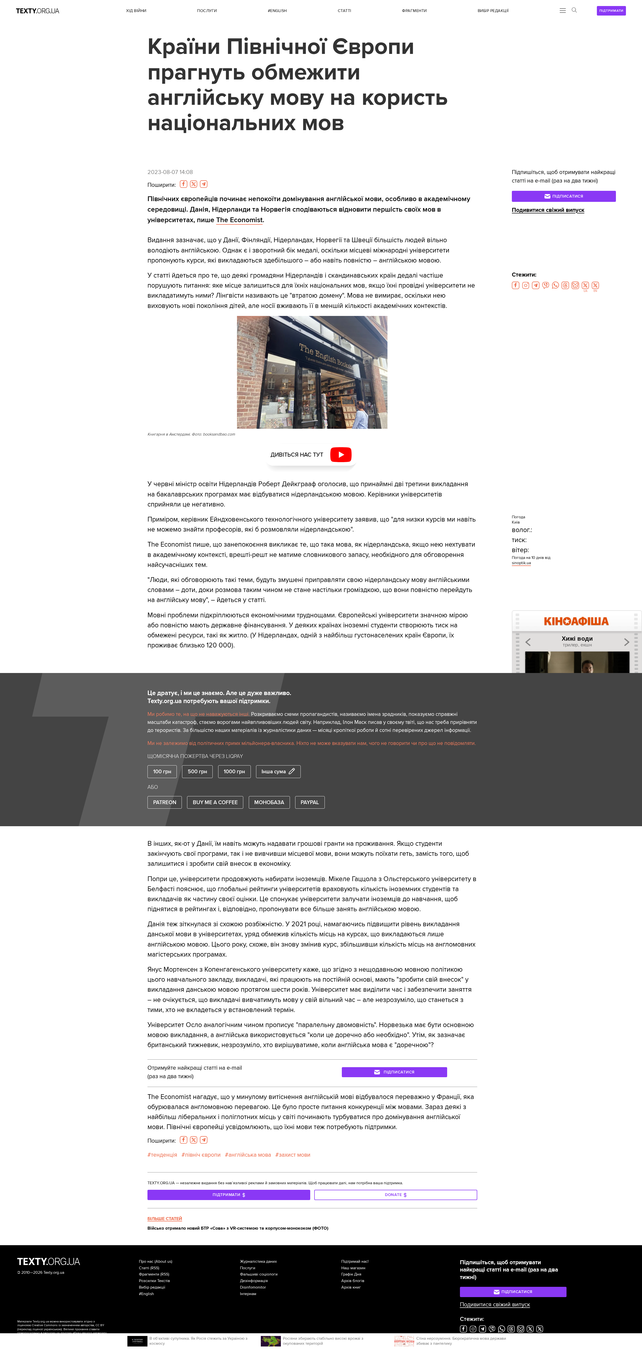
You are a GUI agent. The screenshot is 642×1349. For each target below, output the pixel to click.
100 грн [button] (162, 771)
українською (52, 1329)
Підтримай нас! (355, 1261)
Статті (144, 1268)
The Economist (239, 220)
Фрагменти (149, 1274)
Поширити (161, 185)
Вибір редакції (152, 1287)
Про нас (146, 1261)
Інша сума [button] (274, 771)
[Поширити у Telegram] (203, 184)
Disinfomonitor (253, 1287)
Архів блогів (352, 1280)
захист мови (294, 1154)
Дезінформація (254, 1280)
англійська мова (249, 1154)
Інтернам (248, 1293)
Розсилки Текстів (154, 1280)
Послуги (247, 1268)
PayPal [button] (310, 802)
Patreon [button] (164, 802)
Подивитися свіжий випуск (548, 210)
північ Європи (203, 1154)
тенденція (164, 1154)
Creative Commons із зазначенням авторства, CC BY (68, 1325)
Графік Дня (351, 1274)
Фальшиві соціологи (259, 1274)
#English (146, 1293)
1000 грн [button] (234, 771)
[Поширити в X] (193, 184)
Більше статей (164, 1218)
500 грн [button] (197, 771)
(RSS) (154, 1268)
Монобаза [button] (269, 802)
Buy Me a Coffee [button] (215, 802)
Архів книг (351, 1287)
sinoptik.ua (521, 562)
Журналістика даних (258, 1261)
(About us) (163, 1261)
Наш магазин (353, 1268)
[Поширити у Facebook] (183, 184)
